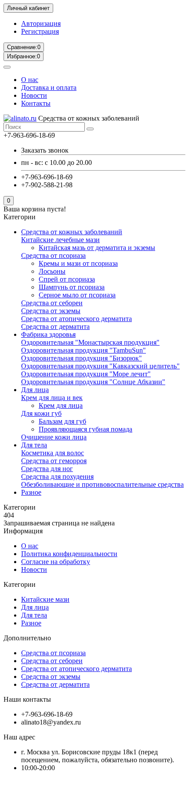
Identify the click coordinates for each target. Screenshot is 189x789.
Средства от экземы (50, 310)
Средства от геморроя (54, 460)
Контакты (36, 103)
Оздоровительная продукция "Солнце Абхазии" (93, 382)
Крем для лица (61, 405)
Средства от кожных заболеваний (71, 232)
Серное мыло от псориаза (77, 295)
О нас (29, 79)
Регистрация (40, 31)
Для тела (34, 445)
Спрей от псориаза (67, 279)
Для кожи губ (41, 413)
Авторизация (41, 23)
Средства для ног (47, 468)
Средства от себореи (52, 303)
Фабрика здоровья (48, 334)
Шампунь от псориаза (72, 287)
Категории (20, 584)
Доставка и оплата (48, 87)
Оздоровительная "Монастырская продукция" (90, 342)
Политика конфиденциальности (69, 553)
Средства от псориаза (53, 255)
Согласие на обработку (55, 561)
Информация (23, 531)
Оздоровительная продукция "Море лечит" (86, 374)
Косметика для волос (52, 453)
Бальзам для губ (62, 421)
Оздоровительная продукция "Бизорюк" (81, 358)
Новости (34, 95)
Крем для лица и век (52, 397)
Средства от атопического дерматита (76, 318)
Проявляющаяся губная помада (85, 429)
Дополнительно (27, 638)
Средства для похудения (57, 476)
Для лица (35, 389)
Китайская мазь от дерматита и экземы (97, 247)
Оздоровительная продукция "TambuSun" (83, 350)
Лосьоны (52, 271)
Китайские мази (45, 599)
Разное (31, 492)
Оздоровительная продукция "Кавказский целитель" (100, 366)
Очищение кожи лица (54, 437)
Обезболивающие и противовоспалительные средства (102, 484)
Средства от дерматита (55, 326)
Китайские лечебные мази (60, 239)
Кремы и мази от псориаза (78, 263)
